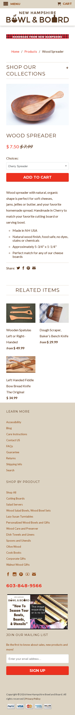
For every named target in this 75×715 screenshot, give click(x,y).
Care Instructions (16, 434)
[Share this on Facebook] (23, 268)
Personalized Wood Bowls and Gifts (28, 522)
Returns (11, 458)
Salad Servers (14, 504)
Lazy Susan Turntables (19, 516)
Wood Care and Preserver (22, 528)
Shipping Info (14, 464)
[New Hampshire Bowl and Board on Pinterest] (21, 574)
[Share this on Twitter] (18, 268)
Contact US (13, 440)
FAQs (9, 446)
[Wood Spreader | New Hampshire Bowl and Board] (37, 104)
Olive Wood (13, 546)
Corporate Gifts (16, 558)
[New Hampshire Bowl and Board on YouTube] (27, 574)
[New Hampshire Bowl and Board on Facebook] (8, 574)
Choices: (12, 158)
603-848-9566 (24, 585)
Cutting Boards (15, 498)
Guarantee (12, 452)
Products (30, 51)
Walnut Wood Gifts (18, 564)
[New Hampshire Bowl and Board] (37, 17)
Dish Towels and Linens (20, 534)
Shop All (11, 492)
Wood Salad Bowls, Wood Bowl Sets (28, 510)
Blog (9, 428)
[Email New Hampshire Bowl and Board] (34, 574)
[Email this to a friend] (33, 268)
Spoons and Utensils (18, 540)
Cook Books (13, 552)
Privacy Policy (32, 698)
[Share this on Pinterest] (28, 268)
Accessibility (13, 422)
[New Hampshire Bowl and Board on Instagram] (14, 574)
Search (10, 470)
